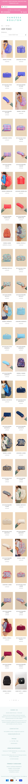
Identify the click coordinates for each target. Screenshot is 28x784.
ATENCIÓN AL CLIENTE (14, 772)
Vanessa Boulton (16, 776)
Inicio (2, 25)
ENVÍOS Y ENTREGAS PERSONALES (14, 766)
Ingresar (10, 10)
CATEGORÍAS (6, 12)
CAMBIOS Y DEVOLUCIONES (14, 768)
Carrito (25, 12)
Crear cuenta (17, 10)
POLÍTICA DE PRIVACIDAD (14, 770)
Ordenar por (4, 32)
